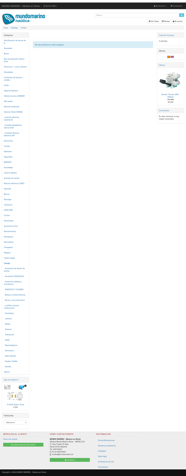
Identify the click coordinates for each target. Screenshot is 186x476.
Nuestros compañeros (107, 445)
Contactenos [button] (70, 460)
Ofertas (162, 65)
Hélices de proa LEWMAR (14, 96)
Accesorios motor (11, 226)
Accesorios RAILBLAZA (14, 276)
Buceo (6, 53)
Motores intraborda (11, 106)
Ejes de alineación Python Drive (14, 60)
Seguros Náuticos (11, 90)
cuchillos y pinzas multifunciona (11, 306)
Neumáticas (8, 242)
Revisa (167, 21)
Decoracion (9, 350)
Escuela (7, 366)
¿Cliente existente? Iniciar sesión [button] (23, 445)
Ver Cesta (154, 21)
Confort (7, 215)
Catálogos (102, 451)
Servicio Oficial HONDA (13, 112)
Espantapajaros (10, 345)
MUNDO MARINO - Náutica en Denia (21, 5)
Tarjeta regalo (9, 258)
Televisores (9, 334)
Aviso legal (102, 456)
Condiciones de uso (106, 461)
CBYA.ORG (8, 210)
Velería (6, 372)
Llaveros (8, 318)
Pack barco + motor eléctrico (15, 66)
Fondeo (7, 146)
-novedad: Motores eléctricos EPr (11, 134)
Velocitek (7, 188)
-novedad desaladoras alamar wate (13, 126)
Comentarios (164, 110)
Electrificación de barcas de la (15, 41)
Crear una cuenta (10, 439)
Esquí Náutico (10, 356)
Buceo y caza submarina (14, 300)
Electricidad (8, 220)
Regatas (7, 252)
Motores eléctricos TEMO (14, 183)
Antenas (8, 329)
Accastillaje (8, 167)
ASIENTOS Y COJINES (13, 289)
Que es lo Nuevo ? (11, 379)
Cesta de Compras (166, 35)
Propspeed (8, 247)
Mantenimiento (10, 231)
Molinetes (8, 151)
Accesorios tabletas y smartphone (13, 282)
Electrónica (8, 140)
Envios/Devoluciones (106, 440)
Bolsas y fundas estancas (14, 294)
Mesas (7, 324)
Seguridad (8, 156)
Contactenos (103, 467)
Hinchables (9, 313)
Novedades (8, 72)
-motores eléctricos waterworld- (11, 118)
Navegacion (8, 236)
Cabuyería (8, 204)
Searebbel (8, 48)
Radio (7, 340)
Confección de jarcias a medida (13, 78)
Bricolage (7, 199)
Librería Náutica (10, 172)
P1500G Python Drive (15, 404)
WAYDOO (8, 162)
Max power (8, 101)
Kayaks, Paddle (10, 361)
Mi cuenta (178, 21)
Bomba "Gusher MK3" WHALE (170, 95)
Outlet (6, 85)
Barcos (6, 194)
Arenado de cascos (11, 178)
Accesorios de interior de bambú (14, 269)
